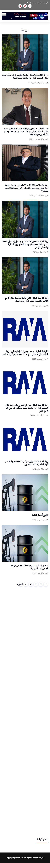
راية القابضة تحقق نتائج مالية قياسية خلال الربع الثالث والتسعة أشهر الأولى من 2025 (26, 299)
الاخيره (21, 584)
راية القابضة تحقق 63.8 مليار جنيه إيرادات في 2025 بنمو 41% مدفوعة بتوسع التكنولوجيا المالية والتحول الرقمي (25, 244)
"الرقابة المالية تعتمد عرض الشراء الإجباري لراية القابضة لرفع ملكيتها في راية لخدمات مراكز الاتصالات (25, 352)
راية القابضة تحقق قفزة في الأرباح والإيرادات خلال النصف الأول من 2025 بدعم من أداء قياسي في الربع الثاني (26, 408)
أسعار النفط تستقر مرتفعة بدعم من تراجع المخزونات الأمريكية (29, 567)
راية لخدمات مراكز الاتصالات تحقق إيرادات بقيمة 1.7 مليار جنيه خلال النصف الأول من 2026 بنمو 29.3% (26, 188)
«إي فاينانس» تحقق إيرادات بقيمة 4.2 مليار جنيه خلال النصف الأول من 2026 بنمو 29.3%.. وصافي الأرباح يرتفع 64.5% (26, 131)
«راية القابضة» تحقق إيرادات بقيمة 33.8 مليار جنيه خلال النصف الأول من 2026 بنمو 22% (25, 76)
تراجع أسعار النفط (40, 515)
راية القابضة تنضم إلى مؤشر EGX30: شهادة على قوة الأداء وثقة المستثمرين (26, 463)
